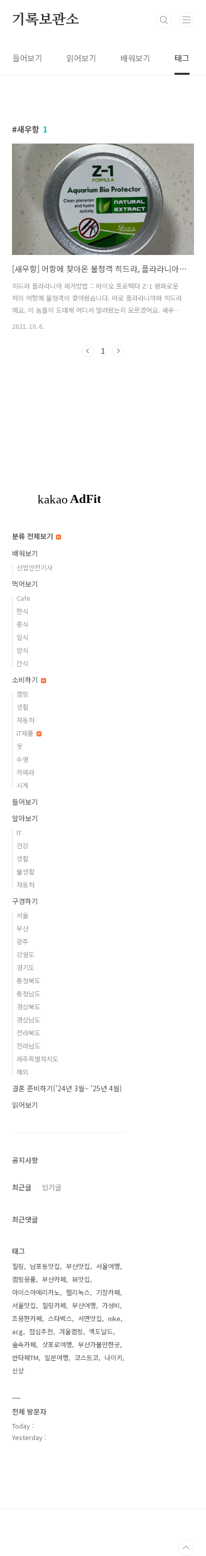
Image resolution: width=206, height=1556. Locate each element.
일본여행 (56, 1357)
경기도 (25, 967)
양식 (22, 650)
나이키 (113, 1357)
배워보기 (135, 58)
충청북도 (28, 980)
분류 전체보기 (33, 536)
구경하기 (25, 901)
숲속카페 (24, 1344)
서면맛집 (90, 1318)
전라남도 (28, 1046)
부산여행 (84, 1305)
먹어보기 (25, 584)
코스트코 (86, 1357)
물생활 (25, 871)
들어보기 (27, 58)
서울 (22, 915)
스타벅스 (60, 1318)
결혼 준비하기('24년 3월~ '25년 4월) (67, 1088)
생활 (22, 707)
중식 (22, 624)
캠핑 (22, 694)
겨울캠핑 (71, 1331)
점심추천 (41, 1331)
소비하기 (26, 680)
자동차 (25, 720)
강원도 (25, 954)
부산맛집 (78, 1266)
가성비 (111, 1305)
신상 (18, 1370)
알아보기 (25, 818)
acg (17, 1331)
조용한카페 (27, 1318)
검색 (164, 20)
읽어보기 (81, 58)
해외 (22, 1072)
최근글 (22, 1187)
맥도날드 (101, 1331)
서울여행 (108, 1266)
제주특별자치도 (37, 1059)
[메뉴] (186, 19)
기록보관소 (45, 20)
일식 (22, 637)
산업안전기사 (34, 567)
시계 (22, 785)
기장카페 (108, 1292)
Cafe (23, 598)
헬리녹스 (78, 1292)
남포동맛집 (45, 1266)
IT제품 (26, 733)
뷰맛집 (81, 1279)
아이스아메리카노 (36, 1292)
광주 (22, 941)
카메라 (25, 772)
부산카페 (54, 1279)
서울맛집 (24, 1305)
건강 (22, 845)
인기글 (52, 1187)
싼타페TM (25, 1357)
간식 (22, 663)
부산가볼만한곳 (99, 1344)
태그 (182, 58)
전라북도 (28, 1033)
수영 (22, 759)
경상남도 (28, 1019)
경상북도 (28, 1006)
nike (114, 1318)
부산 (22, 928)
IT (19, 832)
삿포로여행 (57, 1344)
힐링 (18, 1266)
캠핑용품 (24, 1279)
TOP (186, 1548)
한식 (22, 611)
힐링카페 (54, 1305)
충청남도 (28, 993)
